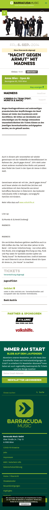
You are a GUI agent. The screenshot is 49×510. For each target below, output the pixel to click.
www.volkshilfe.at (26, 202)
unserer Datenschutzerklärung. (28, 502)
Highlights (7, 491)
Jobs (5, 452)
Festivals (7, 496)
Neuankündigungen (11, 486)
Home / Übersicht (11, 476)
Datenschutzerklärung (12, 467)
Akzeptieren (25, 504)
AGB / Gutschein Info (12, 462)
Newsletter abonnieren (24, 380)
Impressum (8, 457)
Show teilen (42, 17)
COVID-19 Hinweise (11, 447)
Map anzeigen (36, 87)
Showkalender (9, 481)
